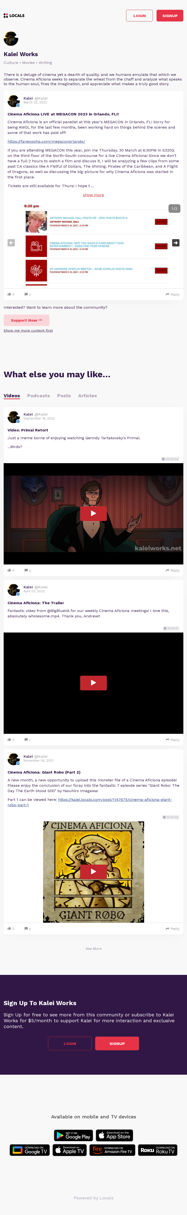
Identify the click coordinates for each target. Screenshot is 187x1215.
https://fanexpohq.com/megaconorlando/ (46, 141)
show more (93, 195)
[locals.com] (14, 15)
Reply (174, 294)
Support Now (24, 320)
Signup (170, 15)
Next (175, 243)
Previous (11, 243)
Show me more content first (28, 330)
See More (94, 948)
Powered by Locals (93, 1197)
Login (139, 15)
